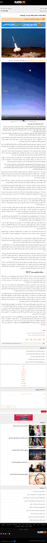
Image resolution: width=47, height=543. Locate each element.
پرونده (26, 526)
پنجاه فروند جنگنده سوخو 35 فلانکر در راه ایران (36, 335)
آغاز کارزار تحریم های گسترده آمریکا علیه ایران (19, 474)
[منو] (1, 2)
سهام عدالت (23, 383)
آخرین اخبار (23, 385)
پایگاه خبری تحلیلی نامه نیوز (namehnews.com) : (36, 60)
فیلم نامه (30, 526)
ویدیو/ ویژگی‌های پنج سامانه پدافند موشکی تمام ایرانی (35, 362)
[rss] (9, 533)
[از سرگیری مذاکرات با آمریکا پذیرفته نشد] (37, 454)
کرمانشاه (39, 339)
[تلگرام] (2, 11)
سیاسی (38, 524)
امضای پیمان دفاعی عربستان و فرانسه (20, 426)
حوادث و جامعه (28, 524)
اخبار (23, 366)
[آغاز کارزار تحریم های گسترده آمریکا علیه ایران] (37, 478)
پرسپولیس (23, 379)
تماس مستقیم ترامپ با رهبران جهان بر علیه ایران (18, 438)
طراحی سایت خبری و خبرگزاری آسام (7, 541)
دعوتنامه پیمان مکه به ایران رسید (39, 491)
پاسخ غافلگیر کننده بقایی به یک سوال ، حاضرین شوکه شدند (34, 498)
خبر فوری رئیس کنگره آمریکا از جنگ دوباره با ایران (35, 510)
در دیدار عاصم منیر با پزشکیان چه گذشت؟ (20, 462)
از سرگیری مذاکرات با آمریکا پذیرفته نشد (20, 450)
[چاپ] (5, 11)
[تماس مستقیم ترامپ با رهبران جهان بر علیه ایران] (37, 442)
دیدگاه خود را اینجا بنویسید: (26, 394)
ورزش (23, 524)
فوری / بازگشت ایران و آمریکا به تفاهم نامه (37, 520)
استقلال (23, 381)
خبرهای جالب (8, 524)
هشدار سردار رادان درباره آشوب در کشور (37, 504)
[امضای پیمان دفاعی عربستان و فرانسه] (37, 430)
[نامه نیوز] (19, 2)
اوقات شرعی (17, 526)
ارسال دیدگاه (8, 406)
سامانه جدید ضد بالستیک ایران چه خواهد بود (36, 359)
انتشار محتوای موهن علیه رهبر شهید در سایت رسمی (35, 333)
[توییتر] (4, 11)
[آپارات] (1, 533)
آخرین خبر (23, 377)
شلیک (31, 339)
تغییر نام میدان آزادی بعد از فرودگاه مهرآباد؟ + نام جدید (34, 501)
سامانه (35, 339)
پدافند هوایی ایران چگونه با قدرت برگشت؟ (37, 507)
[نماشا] (3, 533)
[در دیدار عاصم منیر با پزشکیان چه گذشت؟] (37, 466)
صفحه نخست (43, 524)
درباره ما (21, 529)
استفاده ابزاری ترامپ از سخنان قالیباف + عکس (36, 494)
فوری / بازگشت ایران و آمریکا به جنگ (38, 513)
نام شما (44, 394)
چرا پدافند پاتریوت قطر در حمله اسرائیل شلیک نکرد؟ (35, 351)
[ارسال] (6, 11)
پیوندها (22, 526)
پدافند (44, 339)
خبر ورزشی (23, 375)
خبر (23, 368)
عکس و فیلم (15, 524)
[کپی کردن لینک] (43, 343)
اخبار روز (23, 370)
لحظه (27, 339)
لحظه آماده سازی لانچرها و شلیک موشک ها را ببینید (35, 354)
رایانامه (44, 398)
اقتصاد (34, 524)
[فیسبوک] (3, 11)
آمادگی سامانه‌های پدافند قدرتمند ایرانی (38, 356)
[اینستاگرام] (7, 533)
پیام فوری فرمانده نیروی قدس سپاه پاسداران (36, 517)
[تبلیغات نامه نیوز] (23, 24)
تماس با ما (26, 529)
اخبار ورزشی (23, 373)
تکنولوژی (3, 524)
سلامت (19, 524)
